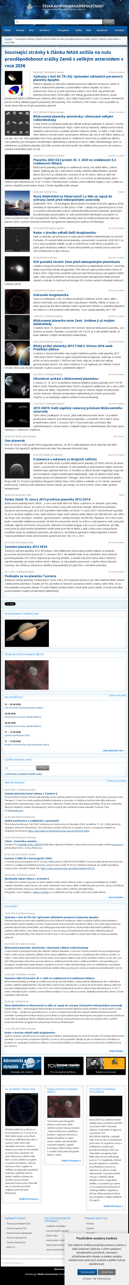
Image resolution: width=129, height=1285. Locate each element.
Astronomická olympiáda (19, 1232)
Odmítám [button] (107, 1272)
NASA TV (11, 1247)
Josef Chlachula (28, 436)
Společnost (102, 30)
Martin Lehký (27, 542)
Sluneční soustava (116, 72)
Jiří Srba (53, 192)
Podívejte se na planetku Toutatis (30, 576)
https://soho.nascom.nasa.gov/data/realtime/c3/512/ (68, 868)
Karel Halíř (26, 495)
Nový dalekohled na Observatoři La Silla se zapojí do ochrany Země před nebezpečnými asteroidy (72, 198)
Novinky (20, 30)
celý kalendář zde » (113, 750)
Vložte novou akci (117, 695)
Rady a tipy (52, 1235)
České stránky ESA (16, 1242)
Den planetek (15, 441)
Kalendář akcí (14, 697)
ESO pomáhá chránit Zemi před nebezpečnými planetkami (76, 262)
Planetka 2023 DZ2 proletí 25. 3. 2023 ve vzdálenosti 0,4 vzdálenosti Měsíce (74, 161)
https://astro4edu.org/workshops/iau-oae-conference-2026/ (58, 830)
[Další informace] (21, 1109)
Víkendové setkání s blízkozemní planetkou (65, 379)
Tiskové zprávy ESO (17, 1237)
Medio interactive (48, 1274)
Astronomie (119, 436)
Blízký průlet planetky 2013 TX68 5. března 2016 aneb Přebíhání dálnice (73, 347)
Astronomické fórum (56, 1249)
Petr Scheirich (56, 341)
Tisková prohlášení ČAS (18, 1223)
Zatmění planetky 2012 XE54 (26, 547)
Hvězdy (90, 1223)
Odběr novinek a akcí (18, 759)
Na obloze (45, 30)
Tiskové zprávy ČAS (17, 1228)
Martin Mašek (56, 316)
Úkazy (121, 495)
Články (7, 30)
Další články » (116, 1050)
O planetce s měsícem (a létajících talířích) (65, 459)
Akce (31, 30)
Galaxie (90, 1228)
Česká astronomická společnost (25, 1258)
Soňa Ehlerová (28, 817)
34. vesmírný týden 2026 (20, 1089)
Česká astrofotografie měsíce (24, 654)
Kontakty (119, 30)
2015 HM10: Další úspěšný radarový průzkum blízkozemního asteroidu (77, 409)
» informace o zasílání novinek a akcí (23, 773)
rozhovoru (116, 844)
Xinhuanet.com (15, 810)
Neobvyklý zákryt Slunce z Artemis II (27, 878)
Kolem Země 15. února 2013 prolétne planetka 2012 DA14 (47, 499)
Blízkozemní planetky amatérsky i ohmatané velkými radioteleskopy (73, 118)
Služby (79, 30)
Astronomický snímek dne (22, 613)
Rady (88, 30)
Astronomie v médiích (57, 1240)
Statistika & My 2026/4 (29, 844)
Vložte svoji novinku (116, 780)
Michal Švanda (56, 72)
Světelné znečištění (56, 1226)
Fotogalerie (63, 30)
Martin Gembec (57, 112)
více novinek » (116, 897)
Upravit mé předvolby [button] (97, 1278)
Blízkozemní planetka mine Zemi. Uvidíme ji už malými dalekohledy (74, 322)
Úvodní (8, 38)
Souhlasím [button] (87, 1272)
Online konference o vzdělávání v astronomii (32, 820)
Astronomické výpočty (57, 1230)
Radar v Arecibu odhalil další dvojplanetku (64, 233)
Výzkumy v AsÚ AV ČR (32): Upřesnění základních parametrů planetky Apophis (78, 78)
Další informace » (29, 1198)
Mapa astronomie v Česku (59, 1244)
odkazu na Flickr (41, 892)
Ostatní (121, 192)
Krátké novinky (15, 782)
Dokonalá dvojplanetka (51, 295)
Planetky (90, 1232)
